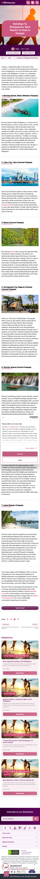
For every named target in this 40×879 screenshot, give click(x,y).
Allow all (20, 454)
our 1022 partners (14, 427)
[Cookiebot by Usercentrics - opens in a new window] (30, 417)
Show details (30, 448)
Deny (20, 460)
